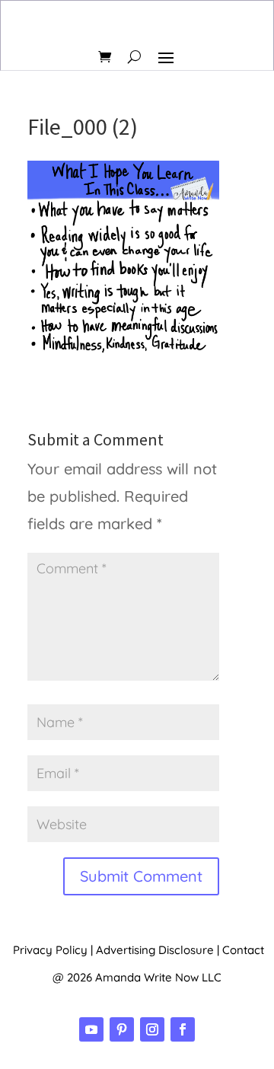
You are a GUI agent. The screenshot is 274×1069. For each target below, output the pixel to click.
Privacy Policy (50, 950)
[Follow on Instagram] (152, 1029)
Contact (243, 950)
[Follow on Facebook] (182, 1029)
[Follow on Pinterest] (122, 1029)
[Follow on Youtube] (91, 1029)
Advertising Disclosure (155, 950)
